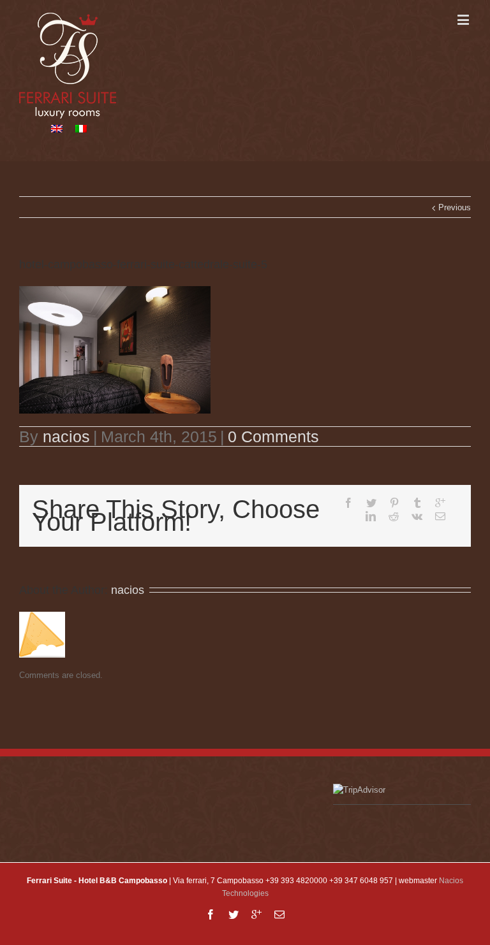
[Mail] (440, 516)
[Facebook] (348, 503)
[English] (57, 129)
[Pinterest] (394, 503)
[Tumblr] (417, 503)
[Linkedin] (371, 516)
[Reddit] (394, 516)
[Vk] (417, 516)
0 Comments (273, 436)
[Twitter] (371, 503)
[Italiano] (81, 129)
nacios (66, 436)
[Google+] (440, 503)
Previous (454, 207)
